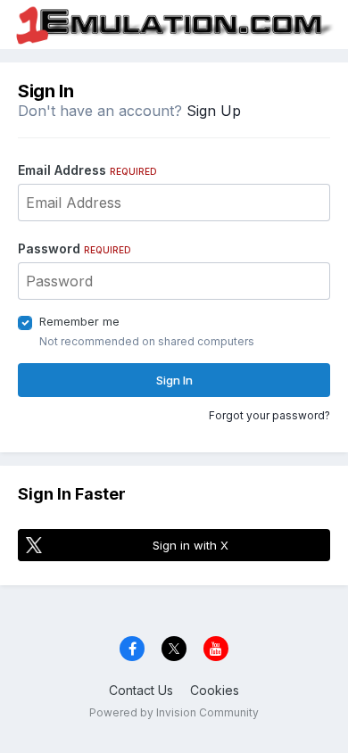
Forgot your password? (269, 415)
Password (74, 248)
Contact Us (141, 690)
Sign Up (213, 111)
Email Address (87, 170)
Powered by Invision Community (174, 712)
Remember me (79, 321)
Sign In (174, 380)
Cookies (214, 690)
